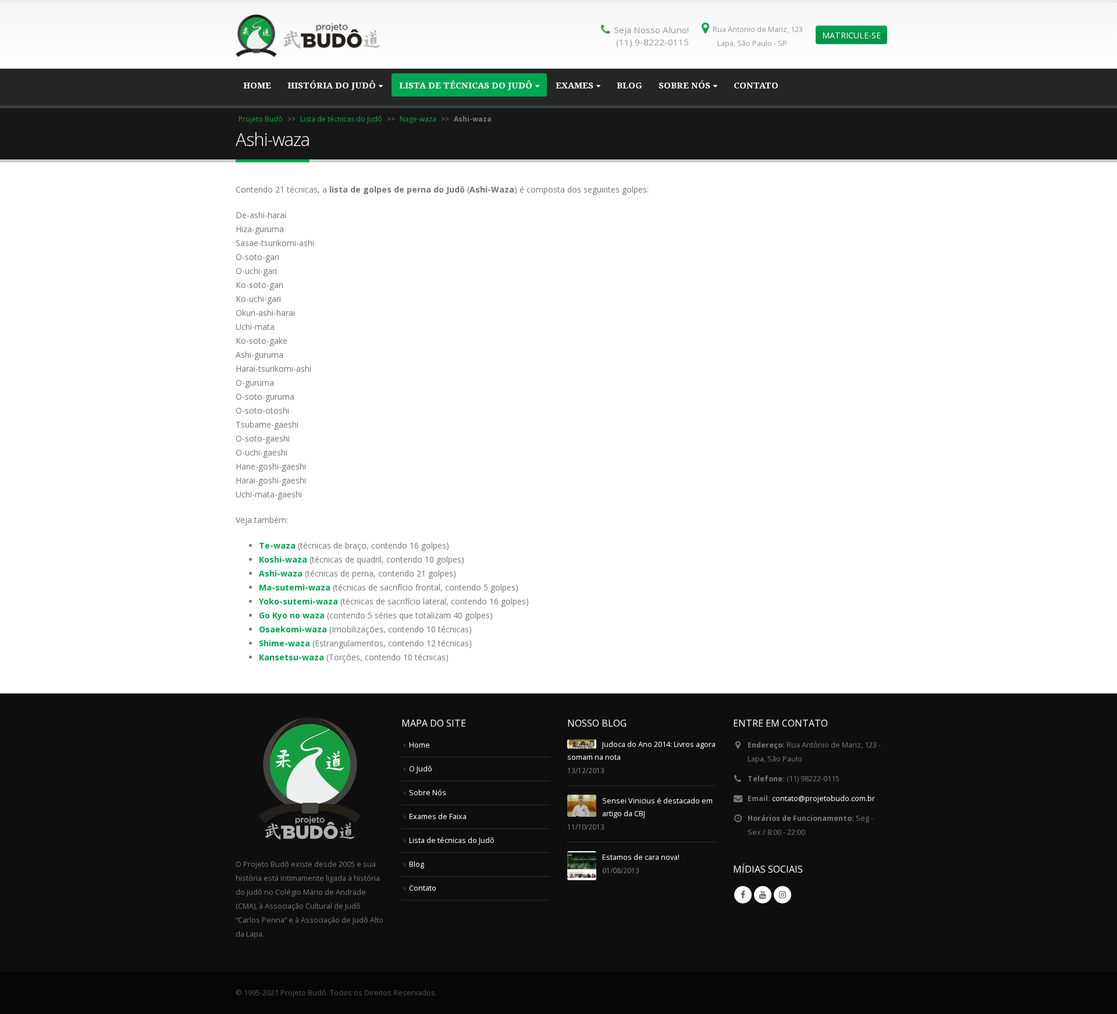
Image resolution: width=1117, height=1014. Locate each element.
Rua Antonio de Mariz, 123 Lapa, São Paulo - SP (758, 36)
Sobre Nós (684, 85)
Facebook (743, 894)
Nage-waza (418, 119)
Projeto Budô (261, 119)
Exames (574, 85)
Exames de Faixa (438, 816)
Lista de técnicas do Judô (465, 85)
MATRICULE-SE (851, 35)
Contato (756, 85)
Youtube (762, 894)
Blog (629, 85)
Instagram (782, 894)
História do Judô (331, 85)
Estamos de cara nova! (641, 857)
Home (257, 85)
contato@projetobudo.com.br (823, 798)
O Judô (420, 769)
